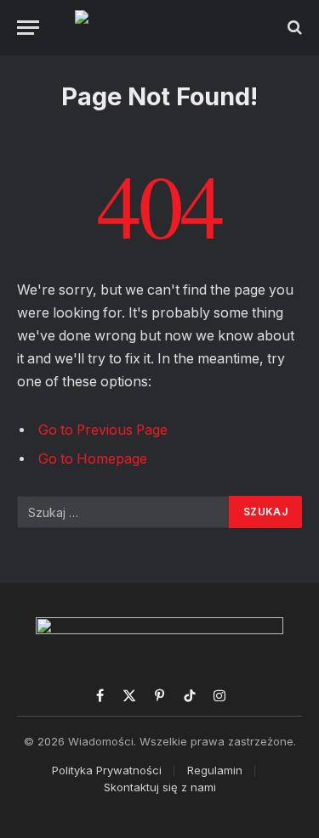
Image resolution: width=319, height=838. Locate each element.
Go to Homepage (92, 459)
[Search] (293, 27)
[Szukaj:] (124, 512)
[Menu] (28, 27)
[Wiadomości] (159, 27)
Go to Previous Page (103, 430)
